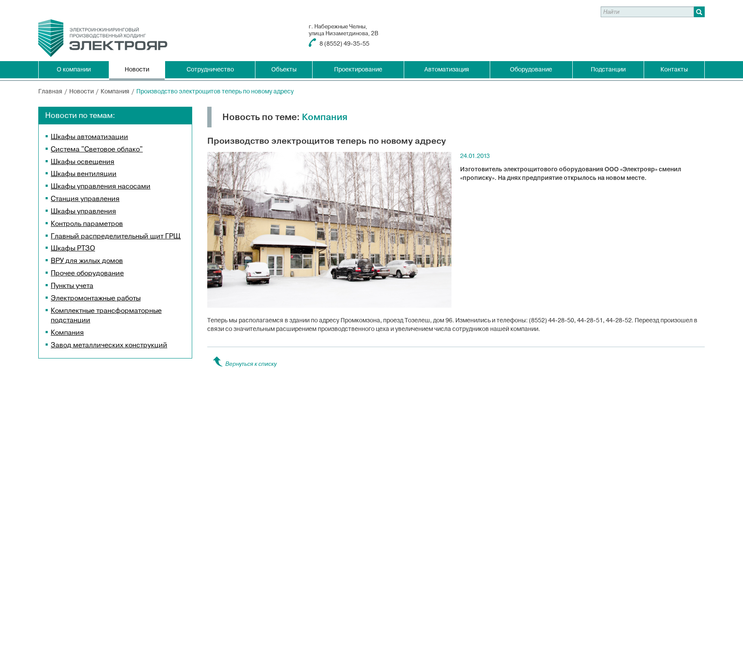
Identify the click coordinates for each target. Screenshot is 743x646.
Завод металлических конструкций (109, 345)
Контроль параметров (87, 223)
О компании (74, 69)
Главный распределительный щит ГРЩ (116, 236)
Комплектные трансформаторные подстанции (106, 315)
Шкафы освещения (82, 162)
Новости (137, 69)
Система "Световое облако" (97, 149)
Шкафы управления (83, 211)
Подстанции (608, 69)
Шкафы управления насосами (100, 186)
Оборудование (531, 69)
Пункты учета (72, 285)
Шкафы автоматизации (89, 137)
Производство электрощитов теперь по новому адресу (215, 91)
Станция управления (85, 199)
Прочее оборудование (87, 273)
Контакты (674, 69)
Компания (67, 332)
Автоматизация (446, 69)
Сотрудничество (210, 69)
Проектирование (358, 69)
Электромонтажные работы (96, 298)
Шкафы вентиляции (84, 174)
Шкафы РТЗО (73, 248)
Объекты (284, 69)
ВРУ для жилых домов (87, 261)
